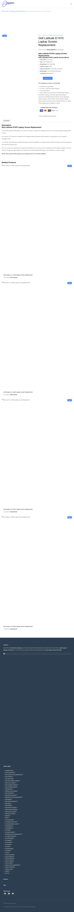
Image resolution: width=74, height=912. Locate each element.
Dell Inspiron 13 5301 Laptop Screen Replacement (18, 509)
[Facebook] (5, 893)
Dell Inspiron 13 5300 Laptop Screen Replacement (18, 626)
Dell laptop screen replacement (51, 35)
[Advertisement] (37, 23)
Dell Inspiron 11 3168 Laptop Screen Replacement (18, 275)
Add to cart (47, 78)
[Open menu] (71, 4)
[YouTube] (13, 893)
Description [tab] (7, 120)
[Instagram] (9, 893)
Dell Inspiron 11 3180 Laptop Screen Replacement (18, 392)
